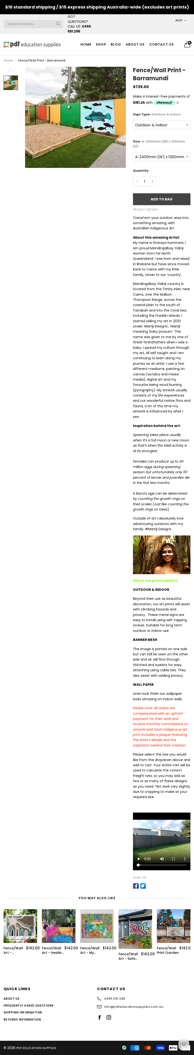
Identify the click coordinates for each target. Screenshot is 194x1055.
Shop (101, 44)
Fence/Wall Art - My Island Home (91, 950)
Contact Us (161, 44)
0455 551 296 (79, 29)
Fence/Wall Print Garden (168, 950)
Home (85, 44)
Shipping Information (23, 1012)
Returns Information (22, 1019)
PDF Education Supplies (36, 1048)
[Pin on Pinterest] (150, 886)
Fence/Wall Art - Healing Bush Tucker (53, 950)
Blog (116, 44)
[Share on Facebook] (136, 886)
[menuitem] (85, 44)
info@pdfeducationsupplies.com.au (133, 1006)
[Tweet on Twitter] (143, 886)
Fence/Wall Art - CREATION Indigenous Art (13, 950)
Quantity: (141, 170)
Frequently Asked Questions (28, 1005)
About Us (135, 44)
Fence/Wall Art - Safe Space (128, 956)
